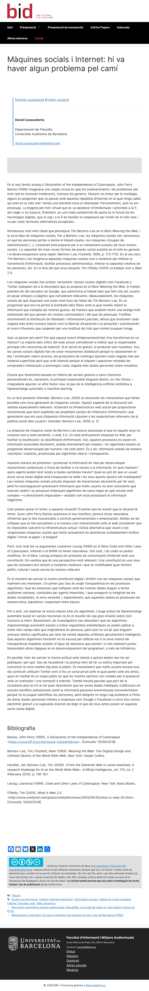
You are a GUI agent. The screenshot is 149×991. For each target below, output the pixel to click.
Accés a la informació (24, 899)
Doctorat (73, 960)
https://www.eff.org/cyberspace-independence (43, 742)
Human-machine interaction (56, 899)
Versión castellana (29, 100)
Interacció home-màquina (115, 899)
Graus (71, 951)
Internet (12, 903)
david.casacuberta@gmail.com (37, 143)
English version (57, 100)
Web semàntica (46, 903)
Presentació (28, 27)
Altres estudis (77, 965)
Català (39, 38)
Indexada (123, 27)
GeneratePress (96, 985)
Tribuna (15, 895)
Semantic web (26, 903)
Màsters (72, 956)
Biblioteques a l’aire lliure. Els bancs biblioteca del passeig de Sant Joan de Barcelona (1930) (67, 915)
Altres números (17, 38)
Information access (86, 899)
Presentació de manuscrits (65, 27)
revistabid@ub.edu (86, 947)
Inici (10, 27)
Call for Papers (100, 27)
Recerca (72, 970)
